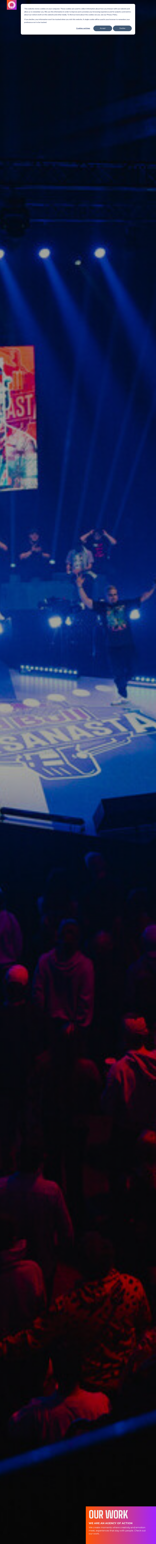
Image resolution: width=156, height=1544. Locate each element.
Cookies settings (83, 28)
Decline (122, 28)
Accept (103, 28)
